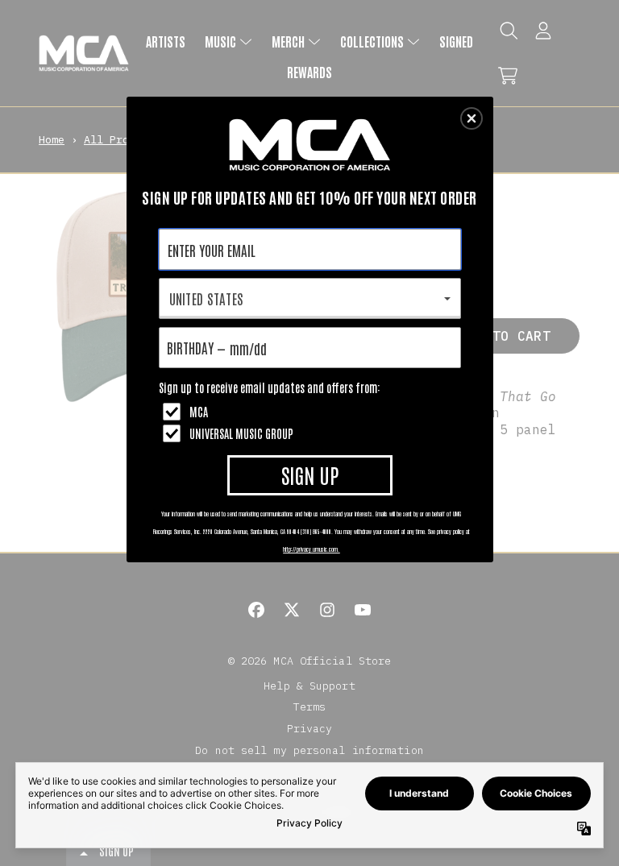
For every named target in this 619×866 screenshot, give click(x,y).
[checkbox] (312, 412)
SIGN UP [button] (310, 474)
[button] (471, 118)
